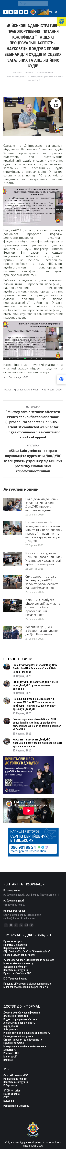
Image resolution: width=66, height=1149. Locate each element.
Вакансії (8, 1060)
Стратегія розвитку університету (22, 1039)
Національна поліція (15, 1078)
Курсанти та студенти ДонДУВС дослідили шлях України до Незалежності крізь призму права (43, 558)
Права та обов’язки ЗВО (17, 973)
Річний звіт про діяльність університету (26, 1032)
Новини (10, 105)
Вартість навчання (14, 948)
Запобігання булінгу (15, 966)
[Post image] (12, 504)
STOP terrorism (12, 1090)
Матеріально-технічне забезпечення (24, 1046)
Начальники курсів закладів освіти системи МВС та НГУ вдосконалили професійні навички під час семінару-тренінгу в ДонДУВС (44, 531)
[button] (61, 21)
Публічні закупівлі (13, 1043)
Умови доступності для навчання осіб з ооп (28, 960)
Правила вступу (12, 941)
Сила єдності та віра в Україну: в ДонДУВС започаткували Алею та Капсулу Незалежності (41, 581)
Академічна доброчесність (19, 1022)
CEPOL (7, 1097)
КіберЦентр (10, 1085)
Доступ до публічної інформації (21, 1012)
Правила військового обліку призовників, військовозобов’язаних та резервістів (27, 985)
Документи (9, 1049)
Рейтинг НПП (11, 1053)
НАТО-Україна (11, 1094)
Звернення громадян (15, 1016)
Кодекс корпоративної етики (20, 1019)
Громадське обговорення (18, 1036)
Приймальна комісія (15, 944)
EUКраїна (8, 1100)
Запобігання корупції (15, 970)
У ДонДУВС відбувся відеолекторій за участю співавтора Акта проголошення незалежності (42, 607)
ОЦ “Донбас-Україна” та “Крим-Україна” (26, 951)
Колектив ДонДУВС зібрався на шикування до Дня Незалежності (42, 630)
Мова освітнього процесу (18, 963)
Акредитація (10, 1026)
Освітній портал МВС (15, 1075)
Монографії (9, 1056)
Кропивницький (14, 100)
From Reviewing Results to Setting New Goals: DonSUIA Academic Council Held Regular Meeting (35, 668)
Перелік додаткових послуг (19, 954)
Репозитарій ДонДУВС (16, 1105)
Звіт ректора (10, 1029)
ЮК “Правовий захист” (16, 978)
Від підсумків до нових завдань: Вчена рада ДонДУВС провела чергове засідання (41, 504)
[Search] (44, 3)
